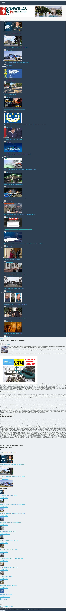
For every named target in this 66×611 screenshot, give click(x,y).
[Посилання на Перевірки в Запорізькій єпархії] (13, 77)
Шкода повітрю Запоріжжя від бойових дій (8, 531)
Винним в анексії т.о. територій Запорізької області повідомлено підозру (17, 154)
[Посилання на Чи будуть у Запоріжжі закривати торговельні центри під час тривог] (13, 60)
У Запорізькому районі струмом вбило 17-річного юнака (14, 109)
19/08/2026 (10, 82)
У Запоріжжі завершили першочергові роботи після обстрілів (11, 558)
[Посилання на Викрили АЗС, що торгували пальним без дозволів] (13, 182)
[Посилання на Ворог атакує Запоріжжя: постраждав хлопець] (2, 547)
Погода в (3, 599)
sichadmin (7, 262)
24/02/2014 (8, 344)
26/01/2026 (10, 201)
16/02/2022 (11, 291)
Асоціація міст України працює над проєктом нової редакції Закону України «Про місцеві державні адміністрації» (25, 124)
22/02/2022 (11, 276)
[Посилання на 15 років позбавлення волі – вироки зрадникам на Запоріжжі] (13, 302)
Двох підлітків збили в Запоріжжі (10, 94)
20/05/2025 (10, 321)
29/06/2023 (10, 142)
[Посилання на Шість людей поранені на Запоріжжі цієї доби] (2, 583)
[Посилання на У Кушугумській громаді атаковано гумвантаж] (2, 538)
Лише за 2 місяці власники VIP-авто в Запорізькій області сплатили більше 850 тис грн (20, 169)
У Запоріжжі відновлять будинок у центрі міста (9, 567)
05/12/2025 (10, 307)
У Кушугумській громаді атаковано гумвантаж (9, 540)
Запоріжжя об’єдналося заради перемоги (12, 259)
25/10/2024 (10, 336)
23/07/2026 (10, 231)
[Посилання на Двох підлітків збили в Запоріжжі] (13, 92)
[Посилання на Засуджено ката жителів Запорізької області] (13, 31)
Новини (6, 498)
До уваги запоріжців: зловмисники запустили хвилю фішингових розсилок (18, 229)
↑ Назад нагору (2, 610)
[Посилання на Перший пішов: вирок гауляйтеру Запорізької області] (13, 137)
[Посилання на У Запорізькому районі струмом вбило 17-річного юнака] (13, 107)
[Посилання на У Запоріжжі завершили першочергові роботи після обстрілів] (2, 556)
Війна (1, 498)
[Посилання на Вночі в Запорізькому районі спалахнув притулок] (13, 331)
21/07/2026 (10, 246)
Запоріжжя (3, 498)
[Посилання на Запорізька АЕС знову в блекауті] (2, 574)
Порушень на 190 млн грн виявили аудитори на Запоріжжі (14, 198)
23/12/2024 (10, 127)
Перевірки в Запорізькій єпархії (10, 79)
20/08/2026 (5, 560)
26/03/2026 (10, 172)
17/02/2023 (10, 156)
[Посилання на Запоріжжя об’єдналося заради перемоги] (13, 257)
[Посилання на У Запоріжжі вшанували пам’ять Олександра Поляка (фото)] (13, 271)
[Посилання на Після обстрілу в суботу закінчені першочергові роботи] (2, 520)
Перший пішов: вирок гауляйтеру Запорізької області (14, 139)
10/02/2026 (10, 187)
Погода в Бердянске (3, 606)
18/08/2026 (10, 97)
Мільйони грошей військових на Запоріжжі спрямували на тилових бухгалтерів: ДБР (19, 214)
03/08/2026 (10, 217)
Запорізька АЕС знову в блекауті (6, 576)
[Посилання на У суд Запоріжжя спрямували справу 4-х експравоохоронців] (13, 316)
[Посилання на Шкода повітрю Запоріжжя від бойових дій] (2, 529)
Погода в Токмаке (10, 606)
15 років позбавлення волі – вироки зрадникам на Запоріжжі (15, 304)
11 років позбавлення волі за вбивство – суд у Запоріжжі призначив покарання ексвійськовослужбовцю (23, 243)
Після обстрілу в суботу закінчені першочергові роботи (10, 522)
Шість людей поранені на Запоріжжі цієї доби (8, 585)
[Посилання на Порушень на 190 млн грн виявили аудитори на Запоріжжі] (13, 196)
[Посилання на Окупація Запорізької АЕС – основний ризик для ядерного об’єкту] (13, 45)
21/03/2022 (11, 262)
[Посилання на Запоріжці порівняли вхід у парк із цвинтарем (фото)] (13, 286)
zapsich (7, 35)
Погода (1, 598)
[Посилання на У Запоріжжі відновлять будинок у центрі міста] (2, 565)
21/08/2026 (5, 533)
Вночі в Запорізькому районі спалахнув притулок (13, 333)
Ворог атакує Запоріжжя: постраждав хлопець (9, 549)
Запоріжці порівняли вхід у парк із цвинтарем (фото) (14, 288)
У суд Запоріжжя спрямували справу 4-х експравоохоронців (15, 318)
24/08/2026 (10, 35)
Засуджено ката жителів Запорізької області (12, 33)
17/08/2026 (10, 111)
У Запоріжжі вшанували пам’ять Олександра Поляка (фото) (15, 274)
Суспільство (8, 597)
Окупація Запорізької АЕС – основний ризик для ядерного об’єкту (16, 47)
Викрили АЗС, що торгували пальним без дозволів (13, 184)
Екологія (3, 534)
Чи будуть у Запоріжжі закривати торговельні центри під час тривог (16, 62)
